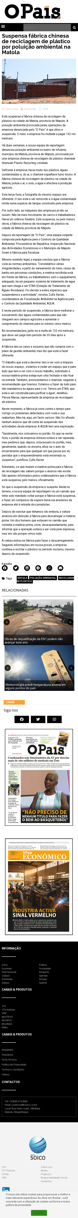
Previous (7, 622)
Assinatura (7, 1054)
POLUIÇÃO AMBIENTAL (43, 578)
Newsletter (7, 1049)
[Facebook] (22, 719)
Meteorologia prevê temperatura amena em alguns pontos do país (35, 686)
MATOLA (22, 578)
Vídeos (5, 1074)
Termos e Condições (13, 1069)
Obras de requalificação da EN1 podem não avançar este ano (34, 640)
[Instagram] (54, 719)
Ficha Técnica (9, 1059)
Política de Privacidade (14, 1064)
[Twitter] (38, 719)
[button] (3, 26)
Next (70, 622)
